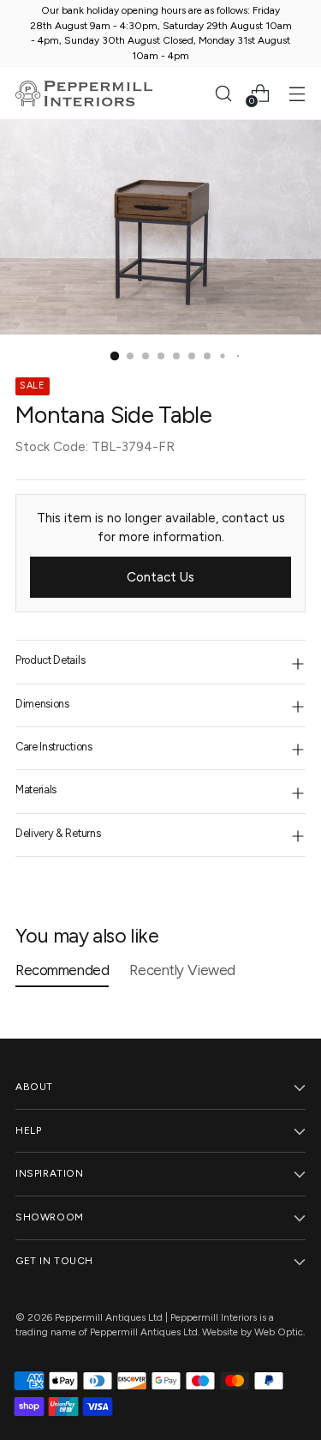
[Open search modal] (223, 93)
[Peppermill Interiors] (83, 93)
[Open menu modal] (296, 93)
